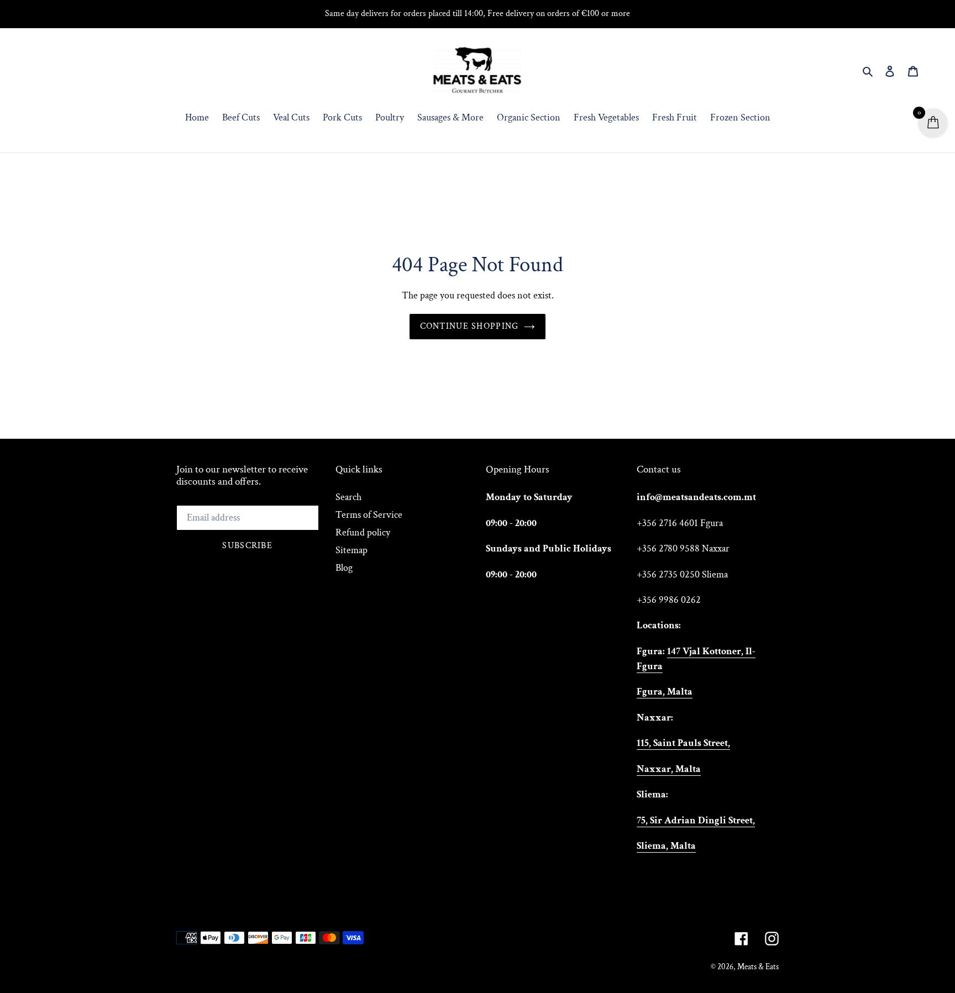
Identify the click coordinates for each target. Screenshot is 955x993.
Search (348, 497)
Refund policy (362, 532)
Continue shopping (469, 326)
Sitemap (351, 550)
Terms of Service (368, 514)
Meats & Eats (758, 967)
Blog (344, 567)
